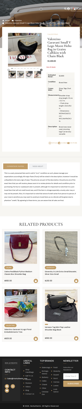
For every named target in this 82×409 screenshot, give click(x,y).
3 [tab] (18, 69)
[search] (65, 9)
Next (41, 70)
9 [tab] (38, 69)
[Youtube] (7, 390)
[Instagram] (13, 386)
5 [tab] (25, 69)
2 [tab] (15, 69)
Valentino (18, 21)
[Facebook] (7, 386)
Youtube (73, 143)
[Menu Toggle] (41, 9)
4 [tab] (22, 69)
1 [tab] (12, 69)
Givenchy (50, 267)
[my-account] (68, 8)
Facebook (64, 143)
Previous (8, 70)
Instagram (55, 143)
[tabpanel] (25, 50)
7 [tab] (31, 69)
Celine (9, 267)
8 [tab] (34, 69)
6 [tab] (28, 69)
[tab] (15, 166)
